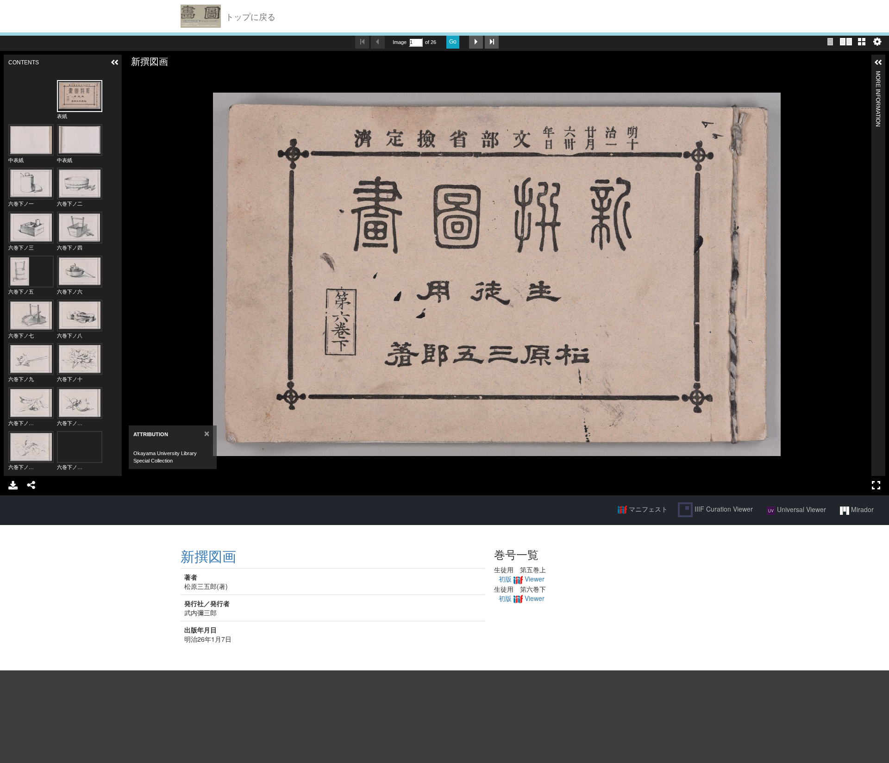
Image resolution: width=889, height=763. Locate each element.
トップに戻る (250, 16)
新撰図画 (208, 556)
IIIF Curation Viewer (723, 508)
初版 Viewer (522, 578)
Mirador (861, 509)
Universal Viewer (800, 509)
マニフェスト (647, 508)
